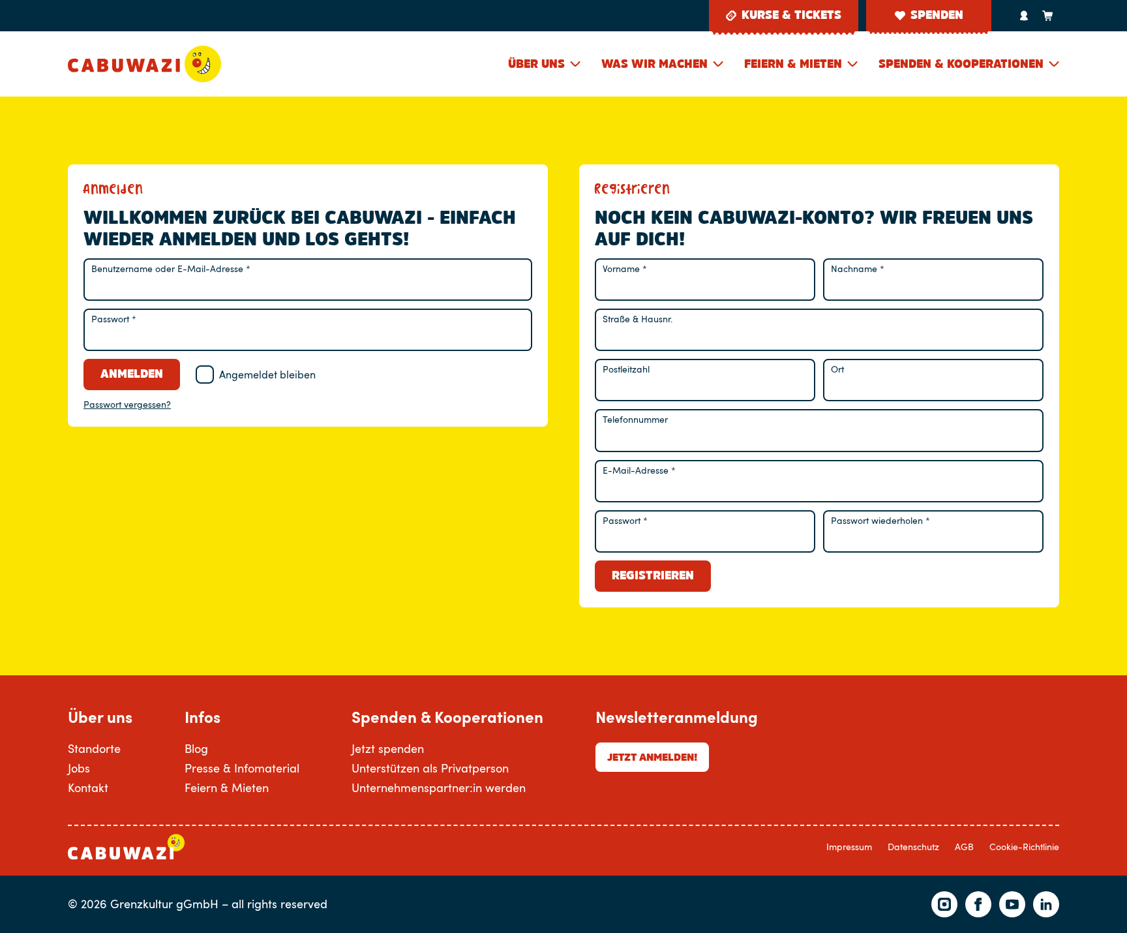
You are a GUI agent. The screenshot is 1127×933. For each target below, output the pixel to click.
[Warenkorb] (1047, 15)
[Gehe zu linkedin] (1046, 904)
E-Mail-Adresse (639, 470)
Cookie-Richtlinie (1024, 846)
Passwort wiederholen (880, 520)
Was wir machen (654, 64)
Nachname (857, 268)
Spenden (936, 15)
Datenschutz (913, 846)
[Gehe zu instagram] (944, 904)
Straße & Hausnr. (637, 319)
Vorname (625, 268)
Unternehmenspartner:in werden (439, 787)
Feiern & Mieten (793, 64)
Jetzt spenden (388, 748)
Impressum (849, 846)
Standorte (94, 748)
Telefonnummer (635, 419)
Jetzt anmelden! (652, 757)
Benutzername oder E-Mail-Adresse (170, 268)
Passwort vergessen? (127, 404)
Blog (196, 748)
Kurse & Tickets (791, 15)
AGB (964, 846)
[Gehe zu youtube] (1012, 904)
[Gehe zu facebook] (978, 904)
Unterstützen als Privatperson (430, 768)
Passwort (113, 319)
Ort (837, 369)
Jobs (79, 768)
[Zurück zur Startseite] (144, 64)
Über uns (536, 64)
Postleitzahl (626, 369)
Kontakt (88, 787)
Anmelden (131, 374)
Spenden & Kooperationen (961, 64)
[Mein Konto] (1024, 15)
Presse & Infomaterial (242, 768)
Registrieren (653, 575)
